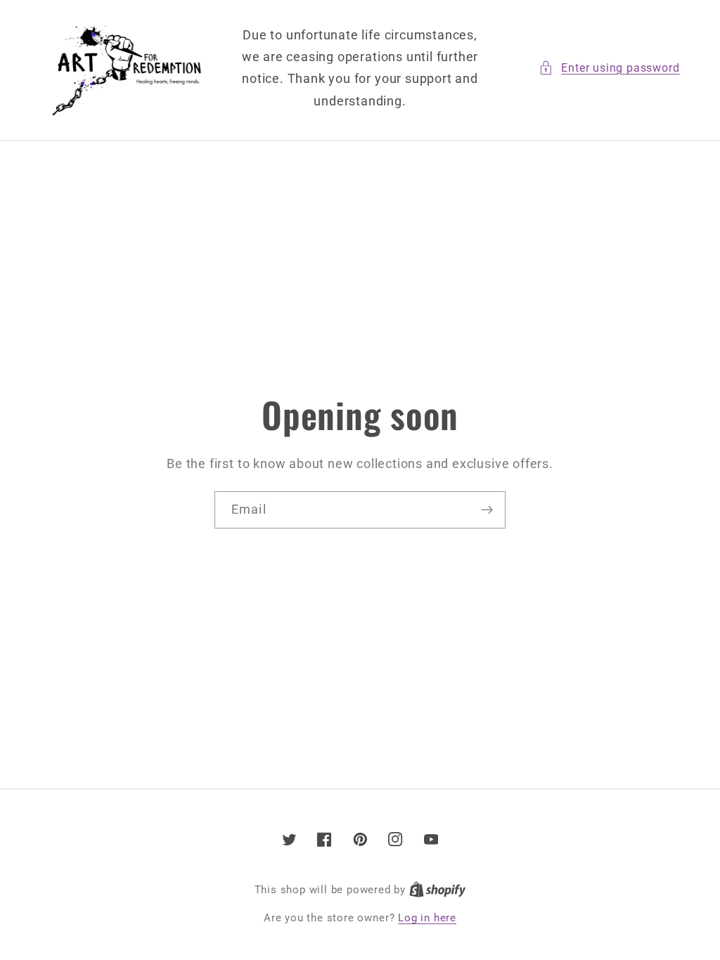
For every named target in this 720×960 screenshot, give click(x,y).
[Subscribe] (487, 510)
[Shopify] (437, 889)
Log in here (427, 918)
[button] (609, 67)
